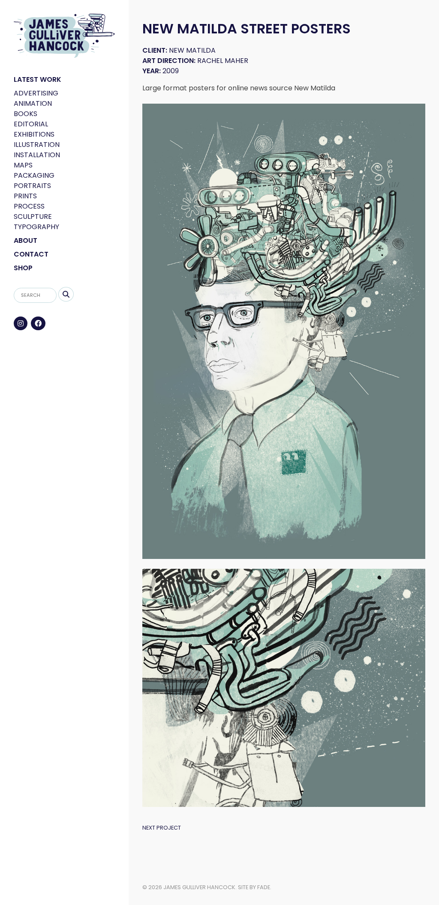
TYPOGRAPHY (36, 227)
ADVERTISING (36, 93)
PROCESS (29, 206)
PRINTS (25, 196)
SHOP (23, 268)
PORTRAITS (32, 186)
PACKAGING (34, 175)
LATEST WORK (37, 79)
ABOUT (25, 240)
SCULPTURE (33, 216)
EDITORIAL (31, 124)
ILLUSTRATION (37, 144)
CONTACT (31, 254)
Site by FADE (254, 887)
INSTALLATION (37, 155)
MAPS (23, 165)
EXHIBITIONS (34, 134)
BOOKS (25, 114)
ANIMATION (33, 103)
